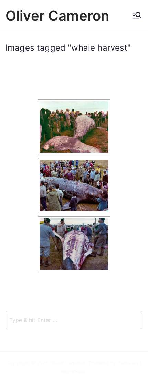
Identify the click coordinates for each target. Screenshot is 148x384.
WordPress (73, 371)
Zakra (124, 363)
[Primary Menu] (136, 15)
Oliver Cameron (57, 15)
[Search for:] (74, 320)
